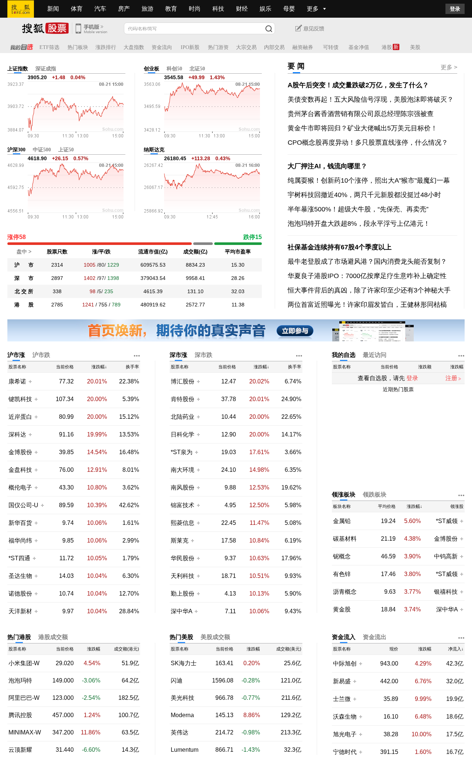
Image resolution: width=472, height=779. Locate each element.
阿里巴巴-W (23, 698)
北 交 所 (24, 291)
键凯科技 (20, 399)
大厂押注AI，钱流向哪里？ (327, 166)
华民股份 (182, 558)
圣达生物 (20, 576)
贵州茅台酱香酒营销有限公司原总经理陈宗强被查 (361, 113)
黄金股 (342, 610)
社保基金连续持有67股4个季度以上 (340, 247)
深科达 (17, 434)
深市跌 (203, 355)
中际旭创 (345, 663)
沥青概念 (345, 592)
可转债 (331, 47)
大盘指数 (134, 47)
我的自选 (343, 355)
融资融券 (302, 47)
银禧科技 (446, 592)
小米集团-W (23, 663)
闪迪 (177, 681)
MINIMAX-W (24, 733)
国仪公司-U (23, 505)
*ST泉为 (182, 452)
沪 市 (24, 265)
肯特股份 (182, 399)
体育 (77, 9)
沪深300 (16, 149)
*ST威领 (447, 521)
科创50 (174, 68)
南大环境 (182, 470)
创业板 (151, 68)
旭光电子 (345, 734)
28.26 (237, 278)
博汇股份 (182, 381)
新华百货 (20, 523)
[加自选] (30, 381)
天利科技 (182, 576)
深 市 (24, 278)
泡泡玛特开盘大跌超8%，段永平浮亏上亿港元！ (359, 223)
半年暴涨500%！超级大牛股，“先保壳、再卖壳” (358, 209)
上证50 (66, 149)
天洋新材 (20, 611)
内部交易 (274, 47)
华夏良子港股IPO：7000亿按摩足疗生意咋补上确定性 (367, 276)
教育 (171, 9)
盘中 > (24, 252)
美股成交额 (215, 637)
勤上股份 (182, 593)
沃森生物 (345, 716)
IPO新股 (190, 47)
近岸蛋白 (20, 417)
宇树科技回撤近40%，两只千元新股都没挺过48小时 (364, 195)
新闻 (53, 9)
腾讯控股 (20, 715)
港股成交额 (53, 637)
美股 (415, 47)
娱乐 (265, 9)
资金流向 (162, 47)
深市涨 (178, 355)
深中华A (182, 611)
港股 (387, 47)
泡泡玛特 (20, 681)
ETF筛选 (49, 47)
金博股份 (20, 452)
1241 (88, 305)
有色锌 (342, 574)
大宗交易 (246, 47)
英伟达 (179, 733)
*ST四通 (19, 558)
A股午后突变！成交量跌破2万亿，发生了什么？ (358, 85)
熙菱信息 (182, 523)
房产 (124, 9)
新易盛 (342, 681)
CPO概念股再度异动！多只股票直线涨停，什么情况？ (368, 142)
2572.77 (195, 305)
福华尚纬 (20, 540)
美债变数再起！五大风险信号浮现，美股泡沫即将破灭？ (371, 99)
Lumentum (184, 750)
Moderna (182, 715)
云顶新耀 (20, 750)
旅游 (147, 9)
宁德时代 (345, 752)
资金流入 (343, 637)
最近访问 (374, 355)
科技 (218, 9)
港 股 (24, 305)
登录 (455, 9)
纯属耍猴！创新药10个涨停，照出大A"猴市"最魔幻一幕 (369, 180)
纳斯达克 (154, 149)
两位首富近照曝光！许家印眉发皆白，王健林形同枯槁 (367, 304)
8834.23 (195, 265)
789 (116, 305)
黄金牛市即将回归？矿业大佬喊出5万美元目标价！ (362, 128)
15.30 (237, 265)
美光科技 (182, 698)
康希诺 (17, 381)
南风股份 (182, 487)
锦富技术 (182, 505)
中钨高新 (446, 556)
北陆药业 (182, 417)
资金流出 (374, 637)
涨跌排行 (106, 47)
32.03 (237, 291)
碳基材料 (345, 539)
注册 (451, 378)
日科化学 (182, 434)
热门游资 (218, 47)
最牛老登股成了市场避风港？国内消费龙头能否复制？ (367, 261)
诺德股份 (20, 593)
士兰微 (342, 699)
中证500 (42, 149)
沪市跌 (41, 355)
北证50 (197, 68)
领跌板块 (374, 494)
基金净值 (358, 47)
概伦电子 (20, 487)
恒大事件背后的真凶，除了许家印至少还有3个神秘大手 (369, 290)
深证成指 (45, 68)
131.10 (195, 291)
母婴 (289, 9)
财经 (242, 9)
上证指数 (17, 68)
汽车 (100, 9)
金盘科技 (20, 470)
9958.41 (195, 278)
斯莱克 (180, 540)
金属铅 (342, 521)
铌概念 (342, 556)
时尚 (195, 9)
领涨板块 (343, 494)
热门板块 (77, 47)
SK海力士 (184, 663)
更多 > (449, 67)
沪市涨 (16, 355)
